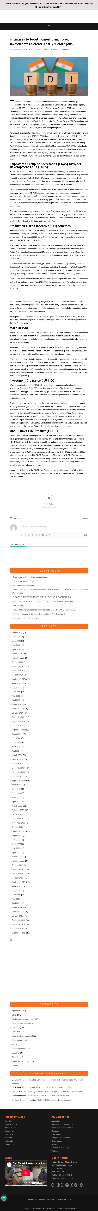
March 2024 (17, 755)
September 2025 (19, 679)
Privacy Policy (11, 1124)
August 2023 (17, 785)
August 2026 (17, 632)
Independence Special (21, 1049)
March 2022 (17, 857)
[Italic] (25, 535)
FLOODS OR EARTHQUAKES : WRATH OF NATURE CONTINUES (42, 597)
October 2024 (17, 725)
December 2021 (18, 869)
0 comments (62, 49)
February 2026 (18, 658)
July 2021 (16, 890)
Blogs (14, 1015)
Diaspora (16, 1027)
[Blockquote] (43, 535)
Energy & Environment (21, 1036)
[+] (57, 535)
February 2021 (18, 912)
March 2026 (17, 654)
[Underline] (28, 535)
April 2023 (16, 802)
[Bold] (21, 535)
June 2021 (16, 895)
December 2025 (18, 666)
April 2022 (16, 852)
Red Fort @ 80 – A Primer (23, 585)
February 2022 (18, 861)
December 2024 (18, 717)
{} (53, 535)
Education (16, 1032)
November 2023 (18, 772)
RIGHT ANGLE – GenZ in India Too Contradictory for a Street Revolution (43, 601)
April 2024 (16, 751)
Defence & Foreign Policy (22, 1023)
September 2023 (19, 780)
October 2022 (17, 827)
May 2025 (16, 696)
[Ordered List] (36, 535)
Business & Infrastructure (45, 49)
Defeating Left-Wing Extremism (26, 618)
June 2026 (16, 641)
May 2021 (16, 899)
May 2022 (16, 848)
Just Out (15, 1053)
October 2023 (17, 776)
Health (14, 1044)
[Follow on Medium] (81, 1185)
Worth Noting (18, 605)
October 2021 (17, 878)
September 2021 (19, 882)
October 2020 (17, 928)
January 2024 (17, 764)
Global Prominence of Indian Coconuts (29, 581)
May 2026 (16, 645)
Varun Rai (16, 49)
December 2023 (18, 768)
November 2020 (18, 924)
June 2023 (16, 793)
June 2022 (16, 844)
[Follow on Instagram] (58, 1185)
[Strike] (32, 535)
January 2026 (17, 662)
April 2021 (16, 903)
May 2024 (16, 747)
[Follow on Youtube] (71, 1185)
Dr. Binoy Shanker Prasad (23, 1080)
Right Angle (16, 1057)
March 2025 (17, 704)
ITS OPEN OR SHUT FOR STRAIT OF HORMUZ (48, 1096)
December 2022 (18, 819)
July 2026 (16, 637)
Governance (17, 1040)
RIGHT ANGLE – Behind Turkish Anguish (54, 1100)
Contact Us (9, 1144)
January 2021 (17, 916)
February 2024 (18, 759)
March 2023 (17, 806)
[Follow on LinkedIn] (67, 1185)
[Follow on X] (62, 1185)
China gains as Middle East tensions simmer (31, 577)
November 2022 (18, 823)
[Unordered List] (39, 535)
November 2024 (18, 721)
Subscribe (9, 1141)
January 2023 (17, 814)
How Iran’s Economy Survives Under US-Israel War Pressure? (39, 614)
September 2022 (19, 831)
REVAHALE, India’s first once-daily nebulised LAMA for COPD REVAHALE (44, 610)
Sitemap (8, 1138)
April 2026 (16, 649)
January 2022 (17, 865)
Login (85, 518)
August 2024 (17, 734)
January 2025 (17, 713)
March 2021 (17, 907)
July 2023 (16, 789)
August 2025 (17, 683)
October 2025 (17, 675)
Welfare (15, 1065)
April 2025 (16, 700)
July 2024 (16, 738)
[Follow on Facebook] (53, 1185)
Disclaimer (9, 1131)
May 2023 (16, 797)
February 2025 (18, 709)
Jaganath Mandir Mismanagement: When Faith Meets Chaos (47, 1087)
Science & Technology (21, 1061)
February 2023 (18, 810)
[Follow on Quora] (76, 1185)
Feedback (9, 1134)
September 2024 (19, 730)
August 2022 (17, 835)
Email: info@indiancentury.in (63, 1178)
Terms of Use (10, 1128)
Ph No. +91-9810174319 (61, 1175)
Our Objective (10, 1121)
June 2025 (16, 692)
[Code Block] (46, 535)
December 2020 (18, 920)
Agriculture (16, 1011)
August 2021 (17, 886)
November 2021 (18, 873)
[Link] (50, 535)
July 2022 (16, 840)
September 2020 (19, 933)
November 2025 (18, 670)
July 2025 (16, 687)
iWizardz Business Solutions (59, 1199)
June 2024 (16, 742)
